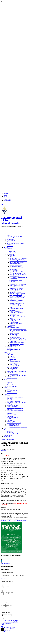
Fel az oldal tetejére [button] (5, 563)
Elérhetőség (6, 429)
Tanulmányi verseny (14, 363)
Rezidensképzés (13, 368)
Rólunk (5, 233)
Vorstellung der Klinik (12, 390)
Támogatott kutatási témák (13, 424)
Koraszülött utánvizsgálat (15, 286)
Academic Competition (12, 386)
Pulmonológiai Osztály (15, 319)
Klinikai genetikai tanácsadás (16, 285)
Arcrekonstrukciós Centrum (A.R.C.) (18, 261)
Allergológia (12, 255)
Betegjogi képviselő (11, 346)
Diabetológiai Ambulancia (16, 265)
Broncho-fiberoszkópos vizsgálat (17, 331)
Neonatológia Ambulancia (16, 292)
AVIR (2, 626)
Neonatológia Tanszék (12, 378)
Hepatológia (12, 282)
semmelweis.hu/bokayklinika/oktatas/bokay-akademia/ (13, 520)
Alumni (2, 624)
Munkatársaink (10, 239)
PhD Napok (9, 420)
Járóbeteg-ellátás (10, 254)
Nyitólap (3, 439)
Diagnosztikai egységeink (13, 327)
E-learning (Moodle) (5, 630)
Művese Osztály (13, 314)
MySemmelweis (7, 200)
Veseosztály (12, 325)
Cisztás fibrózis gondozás (15, 263)
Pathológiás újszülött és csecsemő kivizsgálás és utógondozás (17, 294)
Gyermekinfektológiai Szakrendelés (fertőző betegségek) (18, 275)
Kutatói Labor (10, 418)
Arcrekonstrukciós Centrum (16, 300)
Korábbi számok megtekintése (11, 622)
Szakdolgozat (13, 359)
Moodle (5, 196)
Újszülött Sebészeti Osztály (16, 323)
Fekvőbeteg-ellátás (11, 299)
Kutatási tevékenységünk (12, 417)
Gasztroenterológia (14, 270)
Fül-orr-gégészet (13, 269)
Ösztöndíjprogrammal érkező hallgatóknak (16, 371)
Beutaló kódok (10, 250)
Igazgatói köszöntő (11, 237)
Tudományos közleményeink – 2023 (18, 427)
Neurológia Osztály (14, 315)
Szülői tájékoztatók (8, 435)
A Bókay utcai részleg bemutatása (14, 236)
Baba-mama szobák (11, 348)
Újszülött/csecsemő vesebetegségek (18, 296)
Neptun (5, 195)
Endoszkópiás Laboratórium (16, 335)
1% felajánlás (7, 436)
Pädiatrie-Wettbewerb (12, 393)
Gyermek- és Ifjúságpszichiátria (17, 271)
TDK (11, 360)
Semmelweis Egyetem (6, 623)
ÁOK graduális (10, 355)
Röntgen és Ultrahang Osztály (17, 344)
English (5, 379)
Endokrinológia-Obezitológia (16, 267)
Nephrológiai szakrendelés (16, 291)
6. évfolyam (12, 357)
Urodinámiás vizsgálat (15, 345)
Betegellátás (6, 247)
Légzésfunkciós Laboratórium (17, 342)
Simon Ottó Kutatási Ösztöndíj (14, 423)
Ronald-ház (9, 350)
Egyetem (6, 193)
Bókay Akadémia (14, 374)
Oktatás (5, 352)
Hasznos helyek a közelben (13, 433)
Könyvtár (9, 376)
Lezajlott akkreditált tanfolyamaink (18, 375)
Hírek (5, 428)
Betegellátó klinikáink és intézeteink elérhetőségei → (10, 576)
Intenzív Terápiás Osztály (15, 311)
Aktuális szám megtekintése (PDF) (12, 620)
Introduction (9, 382)
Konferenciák (10, 416)
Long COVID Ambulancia (16, 289)
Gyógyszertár (10, 326)
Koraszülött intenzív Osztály (16, 312)
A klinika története (11, 240)
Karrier (5, 201)
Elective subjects (10, 384)
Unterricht (9, 391)
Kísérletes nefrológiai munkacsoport (15, 414)
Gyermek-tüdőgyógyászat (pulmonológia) (16, 280)
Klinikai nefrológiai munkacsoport (15, 410)
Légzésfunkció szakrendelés (16, 288)
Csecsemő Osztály (14, 301)
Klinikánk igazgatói (11, 242)
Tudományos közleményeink (13, 425)
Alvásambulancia (14, 257)
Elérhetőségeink (10, 432)
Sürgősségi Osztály (11, 251)
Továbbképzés (10, 372)
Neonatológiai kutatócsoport (13, 405)
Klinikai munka (13, 364)
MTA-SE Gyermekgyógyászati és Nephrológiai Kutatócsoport (14, 400)
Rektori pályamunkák (15, 361)
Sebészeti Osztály (14, 322)
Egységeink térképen (4, 578)
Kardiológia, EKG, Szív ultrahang (18, 284)
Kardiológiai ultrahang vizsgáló (17, 338)
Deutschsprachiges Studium (7, 628)
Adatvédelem (10, 246)
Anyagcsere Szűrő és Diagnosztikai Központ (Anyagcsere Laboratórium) (18, 329)
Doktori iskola (10, 369)
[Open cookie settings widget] (2, 629)
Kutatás (5, 394)
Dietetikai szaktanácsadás (15, 266)
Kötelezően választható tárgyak (17, 365)
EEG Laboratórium (14, 333)
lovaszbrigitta (3, 450)
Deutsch (5, 387)
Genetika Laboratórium (15, 337)
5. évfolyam (12, 356)
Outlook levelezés (8, 199)
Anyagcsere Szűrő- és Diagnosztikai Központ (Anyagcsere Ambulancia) (18, 259)
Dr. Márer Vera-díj (11, 421)
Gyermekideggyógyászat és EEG (17, 273)
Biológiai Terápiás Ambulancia (17, 262)
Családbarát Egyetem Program (8, 627)
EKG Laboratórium (14, 334)
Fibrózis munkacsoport (12, 406)
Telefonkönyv (7, 197)
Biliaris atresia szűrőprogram (13, 349)
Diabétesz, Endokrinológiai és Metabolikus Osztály (17, 304)
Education (9, 383)
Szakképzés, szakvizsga (12, 367)
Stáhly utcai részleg (11, 252)
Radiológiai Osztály (14, 320)
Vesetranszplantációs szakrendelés (17, 297)
